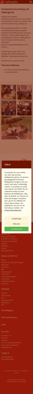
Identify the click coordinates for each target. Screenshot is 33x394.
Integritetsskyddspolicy (12, 210)
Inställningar (16, 219)
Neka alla (16, 224)
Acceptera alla (16, 229)
